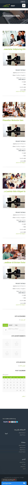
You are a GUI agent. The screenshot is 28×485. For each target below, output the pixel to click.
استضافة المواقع (22, 432)
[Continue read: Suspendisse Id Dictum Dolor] (14, 259)
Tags (16, 325)
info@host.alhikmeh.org (10, 418)
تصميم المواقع (22, 447)
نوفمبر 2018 (22, 365)
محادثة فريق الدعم (7, 483)
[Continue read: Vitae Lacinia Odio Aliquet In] (14, 188)
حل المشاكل (22, 466)
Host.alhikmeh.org (15, 477)
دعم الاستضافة (22, 462)
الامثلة (24, 468)
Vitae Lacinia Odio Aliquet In (14, 191)
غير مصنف (23, 319)
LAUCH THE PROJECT (20, 91)
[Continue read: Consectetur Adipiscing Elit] (14, 46)
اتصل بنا (23, 464)
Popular (5, 325)
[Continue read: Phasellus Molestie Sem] (14, 117)
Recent (10, 325)
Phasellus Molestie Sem (13, 120)
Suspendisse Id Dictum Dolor (14, 262)
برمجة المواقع (22, 434)
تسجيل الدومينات (22, 451)
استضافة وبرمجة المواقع (13, 328)
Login (22, 1)
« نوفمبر (23, 396)
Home (20, 20)
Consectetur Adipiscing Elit (14, 49)
